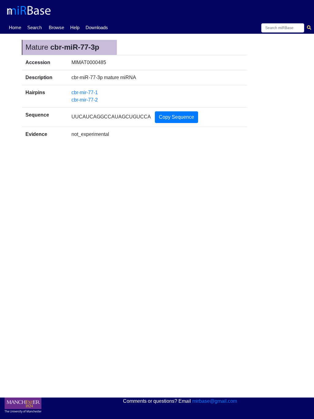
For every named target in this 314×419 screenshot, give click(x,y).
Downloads (97, 27)
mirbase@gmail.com (214, 401)
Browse (56, 27)
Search (34, 27)
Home (16, 27)
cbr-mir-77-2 (84, 99)
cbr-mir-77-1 (84, 92)
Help (74, 27)
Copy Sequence (176, 117)
